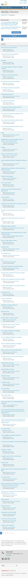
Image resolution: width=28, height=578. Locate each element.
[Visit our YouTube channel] (8, 559)
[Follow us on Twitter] (5, 559)
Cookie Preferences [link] (9, 575)
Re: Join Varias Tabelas (6, 395)
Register (25, 2)
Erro (2, 260)
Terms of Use (17, 573)
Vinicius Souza (10, 451)
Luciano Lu (9, 430)
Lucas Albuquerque (11, 527)
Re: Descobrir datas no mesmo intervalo (10, 324)
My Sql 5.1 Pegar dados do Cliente (9, 240)
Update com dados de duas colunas (9, 153)
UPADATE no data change (7, 176)
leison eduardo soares (11, 171)
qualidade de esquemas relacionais (9, 305)
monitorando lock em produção (8, 518)
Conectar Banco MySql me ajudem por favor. (11, 107)
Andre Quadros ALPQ (11, 261)
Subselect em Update (6, 449)
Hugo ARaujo (10, 49)
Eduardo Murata (10, 397)
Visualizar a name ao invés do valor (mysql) (11, 456)
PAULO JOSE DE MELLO (12, 178)
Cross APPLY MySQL (5, 428)
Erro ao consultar (5, 197)
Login (20, 2)
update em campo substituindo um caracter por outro (13, 203)
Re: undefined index (5, 253)
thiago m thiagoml (11, 414)
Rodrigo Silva (10, 445)
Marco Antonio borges (11, 507)
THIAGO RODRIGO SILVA (12, 405)
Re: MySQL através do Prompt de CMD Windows (12, 356)
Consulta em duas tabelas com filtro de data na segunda (14, 441)
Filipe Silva (9, 89)
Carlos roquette (10, 184)
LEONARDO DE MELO (11, 514)
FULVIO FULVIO (10, 199)
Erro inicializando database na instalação (10, 330)
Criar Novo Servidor (5, 477)
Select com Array (5, 311)
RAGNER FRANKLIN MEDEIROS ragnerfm (15, 236)
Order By (3, 147)
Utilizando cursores (5, 506)
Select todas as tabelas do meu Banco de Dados (12, 266)
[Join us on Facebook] (3, 559)
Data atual (3, 60)
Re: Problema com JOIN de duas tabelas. (10, 81)
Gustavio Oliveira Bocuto (12, 352)
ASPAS (2, 133)
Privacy (3, 573)
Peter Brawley (10, 339)
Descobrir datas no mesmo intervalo (9, 318)
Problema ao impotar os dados (8, 226)
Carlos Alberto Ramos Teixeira (13, 96)
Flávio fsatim (10, 458)
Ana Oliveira (9, 332)
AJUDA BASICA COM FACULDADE (8, 512)
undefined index (5, 247)
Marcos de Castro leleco (12, 155)
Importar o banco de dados (7, 525)
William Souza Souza (11, 472)
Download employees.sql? (7, 94)
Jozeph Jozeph (10, 62)
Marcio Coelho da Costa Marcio (13, 501)
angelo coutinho (10, 205)
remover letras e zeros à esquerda (9, 47)
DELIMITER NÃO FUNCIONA (7, 363)
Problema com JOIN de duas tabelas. (9, 75)
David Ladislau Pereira (11, 424)
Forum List (4, 15)
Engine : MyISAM (5, 499)
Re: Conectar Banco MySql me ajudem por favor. (12, 113)
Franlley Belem (10, 242)
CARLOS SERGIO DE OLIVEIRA (13, 364)
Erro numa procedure (6, 182)
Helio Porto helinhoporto (12, 149)
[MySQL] (4, 3)
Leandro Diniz (10, 313)
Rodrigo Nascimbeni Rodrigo (13, 268)
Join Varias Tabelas (5, 388)
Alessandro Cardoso (11, 109)
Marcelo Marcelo (10, 464)
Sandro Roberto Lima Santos (13, 163)
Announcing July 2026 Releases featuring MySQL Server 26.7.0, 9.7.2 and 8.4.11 (10, 28)
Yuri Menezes (10, 294)
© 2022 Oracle (12, 570)
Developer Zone (6, 7)
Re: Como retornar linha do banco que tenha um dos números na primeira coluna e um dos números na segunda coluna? (13, 421)
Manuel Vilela (10, 70)
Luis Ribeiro (9, 437)
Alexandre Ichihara (11, 192)
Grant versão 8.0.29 (5, 292)
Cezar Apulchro (10, 76)
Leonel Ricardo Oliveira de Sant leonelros (15, 228)
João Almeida (10, 306)
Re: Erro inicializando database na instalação (11, 337)
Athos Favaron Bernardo (12, 478)
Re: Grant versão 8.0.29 (6, 298)
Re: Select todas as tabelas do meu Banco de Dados (13, 272)
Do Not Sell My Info (9, 573)
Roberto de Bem (10, 56)
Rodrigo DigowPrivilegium (12, 142)
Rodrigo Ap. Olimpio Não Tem (13, 390)
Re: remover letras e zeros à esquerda (9, 54)
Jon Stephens (10, 102)
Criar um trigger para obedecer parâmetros (11, 435)
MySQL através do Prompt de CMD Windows (11, 350)
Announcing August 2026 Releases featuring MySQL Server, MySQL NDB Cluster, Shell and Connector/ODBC (9, 24)
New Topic (14, 36)
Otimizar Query (4, 462)
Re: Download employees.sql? (8, 100)
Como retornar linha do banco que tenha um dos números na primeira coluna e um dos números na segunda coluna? (13, 411)
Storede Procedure (5, 375)
